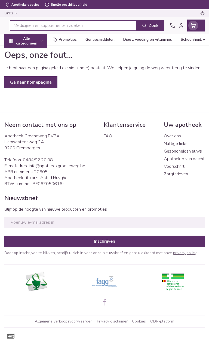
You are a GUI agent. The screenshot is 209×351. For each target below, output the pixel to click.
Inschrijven (104, 241)
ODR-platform (162, 321)
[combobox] (73, 25)
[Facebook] (104, 302)
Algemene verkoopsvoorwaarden (64, 321)
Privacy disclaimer (112, 321)
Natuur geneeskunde (34, 129)
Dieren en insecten (34, 154)
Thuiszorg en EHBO (34, 141)
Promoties (14, 52)
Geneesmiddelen (34, 167)
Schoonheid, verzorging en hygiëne (34, 67)
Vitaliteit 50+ (34, 116)
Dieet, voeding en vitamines (34, 84)
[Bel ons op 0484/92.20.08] (172, 25)
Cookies (139, 321)
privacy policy (184, 252)
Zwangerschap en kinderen (34, 101)
